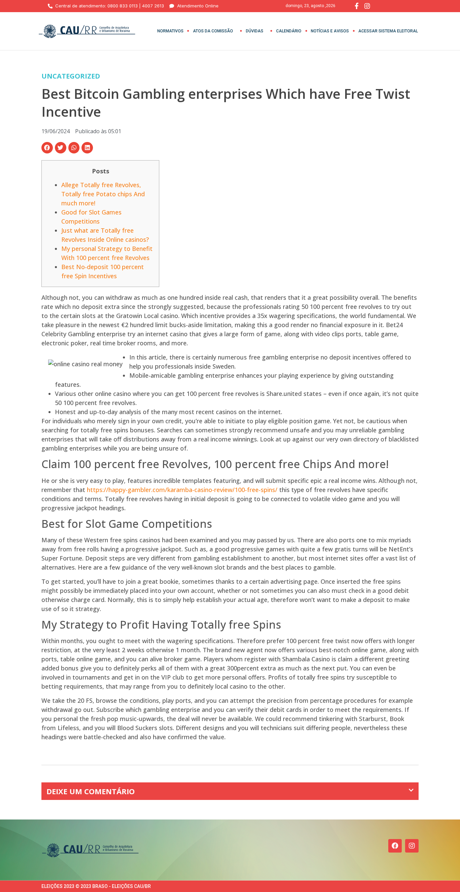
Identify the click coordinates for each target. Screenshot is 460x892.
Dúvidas (254, 31)
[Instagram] (412, 846)
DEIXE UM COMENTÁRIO (90, 791)
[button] (47, 147)
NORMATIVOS (170, 31)
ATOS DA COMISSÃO (213, 31)
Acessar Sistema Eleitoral (388, 31)
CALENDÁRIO (288, 31)
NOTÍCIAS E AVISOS (330, 31)
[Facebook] (395, 846)
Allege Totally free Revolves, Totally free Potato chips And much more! (103, 194)
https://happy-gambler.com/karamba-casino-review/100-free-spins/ (182, 490)
